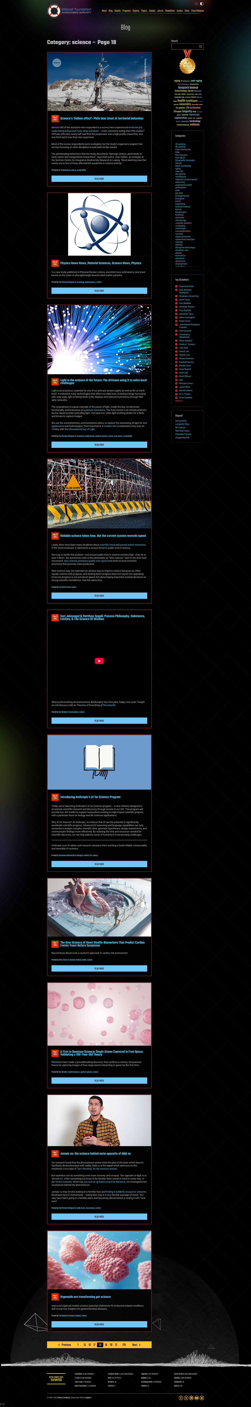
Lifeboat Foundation (63, 1397)
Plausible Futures (183, 434)
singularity (199, 118)
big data (179, 193)
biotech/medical (75, 960)
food (68, 587)
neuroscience (73, 712)
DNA (177, 152)
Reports (136, 10)
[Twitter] (186, 1398)
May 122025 (55, 536)
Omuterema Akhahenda (66, 855)
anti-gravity (180, 174)
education (179, 258)
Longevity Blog (182, 424)
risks (194, 118)
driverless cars (182, 250)
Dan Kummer (185, 331)
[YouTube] (197, 1398)
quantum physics (101, 436)
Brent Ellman (185, 376)
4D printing (180, 146)
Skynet (178, 163)
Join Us (160, 10)
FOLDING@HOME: (147, 1382)
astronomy (180, 182)
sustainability (81, 170)
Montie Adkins (185, 390)
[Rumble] (202, 1398)
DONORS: (144, 1378)
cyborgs (179, 242)
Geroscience (181, 421)
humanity (200, 101)
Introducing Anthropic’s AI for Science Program (90, 797)
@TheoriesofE (108, 705)
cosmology (80, 282)
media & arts (80, 1208)
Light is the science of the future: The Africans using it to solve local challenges (103, 382)
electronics (180, 261)
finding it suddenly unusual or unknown (126, 1191)
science (73, 170)
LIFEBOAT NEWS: (113, 1374)
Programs (127, 10)
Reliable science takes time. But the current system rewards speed (103, 536)
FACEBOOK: (78, 1374)
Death (200, 94)
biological (79, 855)
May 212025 (55, 118)
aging (177, 81)
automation (180, 187)
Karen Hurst (184, 321)
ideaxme (176, 105)
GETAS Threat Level (56, 1379)
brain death (178, 94)
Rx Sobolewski (64, 170)
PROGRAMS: (178, 1382)
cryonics (179, 234)
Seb (181, 380)
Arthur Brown (63, 960)
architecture (180, 176)
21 (116, 1344)
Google (175, 101)
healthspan (192, 101)
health (84, 960)
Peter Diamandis (183, 149)
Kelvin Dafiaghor (187, 317)
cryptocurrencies (182, 236)
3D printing (180, 144)
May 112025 (55, 617)
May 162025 (55, 263)
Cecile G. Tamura (187, 344)
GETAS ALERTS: (179, 1374)
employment (181, 264)
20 (111, 1344)
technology (195, 121)
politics (179, 115)
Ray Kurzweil (181, 155)
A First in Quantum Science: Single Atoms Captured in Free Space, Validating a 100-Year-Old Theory (101, 1053)
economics (180, 255)
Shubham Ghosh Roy (189, 296)
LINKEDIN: (144, 1374)
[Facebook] (181, 1398)
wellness (194, 124)
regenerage (194, 114)
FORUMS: (144, 1386)
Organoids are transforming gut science (85, 1297)
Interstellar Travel (197, 105)
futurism (199, 97)
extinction (188, 97)
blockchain (197, 91)
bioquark (183, 88)
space (178, 121)
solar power (118, 436)
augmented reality (183, 185)
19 (106, 1344)
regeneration (181, 117)
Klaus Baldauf (185, 340)
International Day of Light (82, 429)
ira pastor (180, 107)
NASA (194, 112)
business (179, 215)
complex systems (183, 223)
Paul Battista (63, 1316)
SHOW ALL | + (179, 401)
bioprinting (180, 204)
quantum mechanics (94, 410)
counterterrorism (182, 231)
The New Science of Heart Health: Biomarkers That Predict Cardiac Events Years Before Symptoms (102, 944)
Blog (111, 10)
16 (90, 1344)
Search (200, 46)
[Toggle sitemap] (196, 3)
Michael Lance (186, 383)
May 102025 (55, 797)
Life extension (193, 108)
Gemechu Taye (186, 314)
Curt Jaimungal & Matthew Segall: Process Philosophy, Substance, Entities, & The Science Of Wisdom (102, 618)
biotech (194, 87)
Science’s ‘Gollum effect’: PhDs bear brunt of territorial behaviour (102, 118)
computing (80, 436)
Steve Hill (183, 372)
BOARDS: (177, 1378)
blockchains (180, 212)
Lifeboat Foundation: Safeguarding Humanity (69, 11)
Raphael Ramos (186, 362)
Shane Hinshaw (186, 358)
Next (134, 1344)
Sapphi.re (88, 1397)
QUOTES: (177, 1386)
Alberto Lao (184, 355)
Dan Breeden (63, 712)
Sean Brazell (185, 369)
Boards (118, 10)
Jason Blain (184, 387)
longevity (187, 111)
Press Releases (197, 10)
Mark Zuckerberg (183, 166)
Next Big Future (182, 431)
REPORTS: (111, 1382)
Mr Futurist (180, 427)
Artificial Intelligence (183, 84)
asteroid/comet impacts (186, 179)
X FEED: (77, 1378)
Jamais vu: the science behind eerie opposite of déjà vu (95, 1153)
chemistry (179, 217)
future (193, 97)
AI (181, 81)
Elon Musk (180, 157)
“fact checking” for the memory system (97, 1168)
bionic (178, 201)
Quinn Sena (184, 299)
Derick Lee (184, 351)
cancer (183, 94)
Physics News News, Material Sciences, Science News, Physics (100, 263)
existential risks (179, 97)
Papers (144, 10)
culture (196, 94)
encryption (180, 266)
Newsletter (170, 10)
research (190, 118)
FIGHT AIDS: (79, 1382)
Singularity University (185, 160)
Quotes (180, 10)
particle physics (90, 282)
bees (177, 190)
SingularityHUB (182, 437)
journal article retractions (133, 544)
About (104, 10)
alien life (179, 171)
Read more (99, 179)
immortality (185, 104)
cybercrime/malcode (184, 239)
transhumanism (183, 125)
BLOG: (110, 1378)
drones (178, 253)
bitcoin (191, 91)
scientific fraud (107, 544)
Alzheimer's (186, 81)
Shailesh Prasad (186, 306)
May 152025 (55, 381)
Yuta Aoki (62, 587)
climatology (180, 220)
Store (187, 10)
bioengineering (182, 196)
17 (94, 1344)
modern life (110, 426)
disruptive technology (185, 247)
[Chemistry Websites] (187, 62)
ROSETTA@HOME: (81, 1386)
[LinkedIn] (191, 1398)
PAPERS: (111, 1386)
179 (124, 1344)
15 (85, 1344)
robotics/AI (88, 855)
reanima (185, 115)
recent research (63, 1181)
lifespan (177, 111)
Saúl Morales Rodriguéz (66, 282)
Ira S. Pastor (184, 394)
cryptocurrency (190, 94)
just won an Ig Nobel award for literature (104, 1181)
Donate (152, 10)
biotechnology (181, 91)
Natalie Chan (185, 365)
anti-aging (196, 81)
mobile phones (90, 436)
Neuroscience (200, 112)
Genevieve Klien (186, 286)
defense (179, 244)
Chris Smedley (185, 397)
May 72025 (55, 944)
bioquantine (194, 84)
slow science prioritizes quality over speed (85, 560)
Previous (66, 1344)
